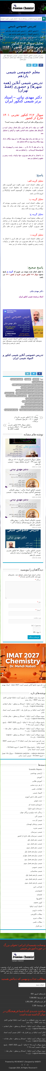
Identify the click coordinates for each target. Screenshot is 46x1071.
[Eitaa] (22, 1064)
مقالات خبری (37, 918)
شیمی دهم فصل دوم (34, 844)
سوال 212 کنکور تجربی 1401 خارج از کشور (29, 390)
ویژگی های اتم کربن (11, 410)
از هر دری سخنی (36, 785)
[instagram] (28, 1064)
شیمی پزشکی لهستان (34, 824)
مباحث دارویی (37, 910)
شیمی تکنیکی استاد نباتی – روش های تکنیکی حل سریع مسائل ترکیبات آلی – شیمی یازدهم (25, 522)
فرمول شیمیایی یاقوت (36, 396)
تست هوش (38, 801)
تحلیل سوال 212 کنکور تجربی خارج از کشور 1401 (27, 385)
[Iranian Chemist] (23, 7)
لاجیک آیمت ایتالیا (36, 906)
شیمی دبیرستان (36, 832)
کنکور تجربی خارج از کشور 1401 (32, 401)
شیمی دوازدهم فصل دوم (33, 859)
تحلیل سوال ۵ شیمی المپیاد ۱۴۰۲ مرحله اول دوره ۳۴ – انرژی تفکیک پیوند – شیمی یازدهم (24, 461)
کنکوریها (39, 899)
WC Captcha (36, 626)
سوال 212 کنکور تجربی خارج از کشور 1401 (29, 393)
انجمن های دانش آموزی (33, 797)
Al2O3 (36, 379)
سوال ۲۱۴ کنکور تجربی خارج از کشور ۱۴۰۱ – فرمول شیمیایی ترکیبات (26, 418)
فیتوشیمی (38, 891)
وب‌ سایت (37, 618)
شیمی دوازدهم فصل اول (33, 852)
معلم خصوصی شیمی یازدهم (34, 404)
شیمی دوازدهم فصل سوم (33, 863)
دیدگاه (38, 580)
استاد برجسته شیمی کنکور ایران (31, 297)
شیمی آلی (38, 816)
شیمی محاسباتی (36, 871)
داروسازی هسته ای (35, 805)
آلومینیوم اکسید (37, 382)
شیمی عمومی (37, 867)
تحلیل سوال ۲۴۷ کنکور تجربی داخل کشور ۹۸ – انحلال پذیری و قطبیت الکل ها (20, 426)
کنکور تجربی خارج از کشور (34, 398)
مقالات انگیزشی (36, 914)
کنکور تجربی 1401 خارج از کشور (16, 396)
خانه (40, 37)
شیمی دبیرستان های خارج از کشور (30, 836)
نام (39, 602)
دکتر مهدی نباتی (36, 291)
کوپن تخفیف (37, 902)
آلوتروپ (28, 379)
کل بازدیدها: (41, 998)
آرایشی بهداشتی (36, 773)
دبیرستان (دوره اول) (35, 808)
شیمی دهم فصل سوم (34, 848)
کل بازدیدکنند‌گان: (39, 1002)
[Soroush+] (25, 1064)
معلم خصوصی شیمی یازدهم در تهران (31, 410)
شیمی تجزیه (37, 828)
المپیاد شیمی (37, 793)
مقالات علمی (37, 922)
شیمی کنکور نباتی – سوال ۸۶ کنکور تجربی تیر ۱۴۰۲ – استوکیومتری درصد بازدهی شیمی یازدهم (23, 552)
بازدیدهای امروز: (39, 994)
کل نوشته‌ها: (40, 1005)
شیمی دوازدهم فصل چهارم (32, 855)
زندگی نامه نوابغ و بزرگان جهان (31, 812)
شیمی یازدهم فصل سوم (33, 883)
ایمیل (38, 610)
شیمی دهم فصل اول (34, 840)
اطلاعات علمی (37, 789)
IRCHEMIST (19, 1062)
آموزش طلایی (37, 781)
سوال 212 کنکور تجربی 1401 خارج (32, 387)
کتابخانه (39, 895)
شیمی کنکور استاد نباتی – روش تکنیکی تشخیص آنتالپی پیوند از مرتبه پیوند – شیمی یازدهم (23, 492)
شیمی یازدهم (9, 393)
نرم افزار (39, 926)
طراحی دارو (38, 887)
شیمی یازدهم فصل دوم (34, 879)
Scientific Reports (35, 769)
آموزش (34, 37)
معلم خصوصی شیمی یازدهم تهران (32, 407)
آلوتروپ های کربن (17, 379)
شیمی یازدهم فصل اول (34, 875)
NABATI (38, 1062)
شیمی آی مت (37, 820)
